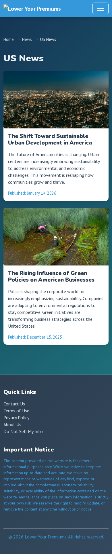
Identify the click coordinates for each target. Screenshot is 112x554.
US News (48, 39)
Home (8, 39)
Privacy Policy (16, 417)
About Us (12, 424)
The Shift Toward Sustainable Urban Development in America (50, 139)
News (27, 39)
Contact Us (14, 404)
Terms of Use (16, 410)
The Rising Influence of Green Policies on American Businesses (51, 277)
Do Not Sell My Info (23, 431)
